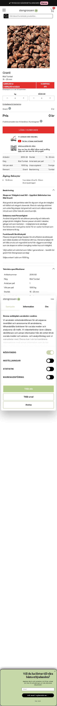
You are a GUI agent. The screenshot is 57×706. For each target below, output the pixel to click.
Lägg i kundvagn (28, 130)
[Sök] (6, 16)
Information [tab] (28, 306)
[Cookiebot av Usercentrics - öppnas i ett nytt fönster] (42, 299)
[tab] (28, 228)
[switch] (50, 361)
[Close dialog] (55, 671)
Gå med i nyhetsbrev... (38, 695)
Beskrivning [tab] (8, 190)
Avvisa (28, 405)
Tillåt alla (28, 389)
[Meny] (7, 10)
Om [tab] (46, 306)
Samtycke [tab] (10, 306)
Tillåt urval (28, 397)
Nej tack (38, 701)
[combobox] (30, 16)
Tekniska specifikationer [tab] (14, 269)
